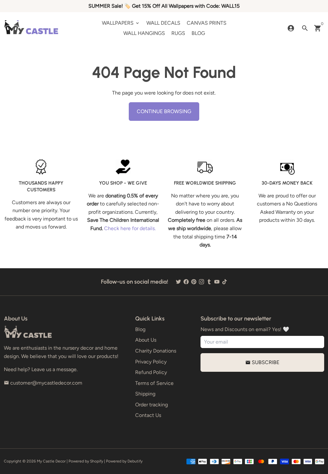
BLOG (198, 33)
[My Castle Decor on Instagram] (201, 282)
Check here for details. (130, 228)
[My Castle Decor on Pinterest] (193, 282)
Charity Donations (155, 351)
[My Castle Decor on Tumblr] (209, 282)
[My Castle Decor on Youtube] (216, 282)
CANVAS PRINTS (206, 23)
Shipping (145, 394)
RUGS (178, 33)
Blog (140, 329)
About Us (145, 340)
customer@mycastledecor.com (43, 383)
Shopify (96, 461)
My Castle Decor (51, 461)
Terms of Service (154, 383)
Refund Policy (151, 372)
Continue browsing (164, 111)
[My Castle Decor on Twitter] (178, 282)
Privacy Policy (151, 362)
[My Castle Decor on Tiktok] (224, 282)
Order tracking (151, 405)
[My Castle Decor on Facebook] (186, 282)
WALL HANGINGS (144, 33)
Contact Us (148, 415)
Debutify (135, 461)
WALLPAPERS (121, 23)
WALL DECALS (163, 23)
